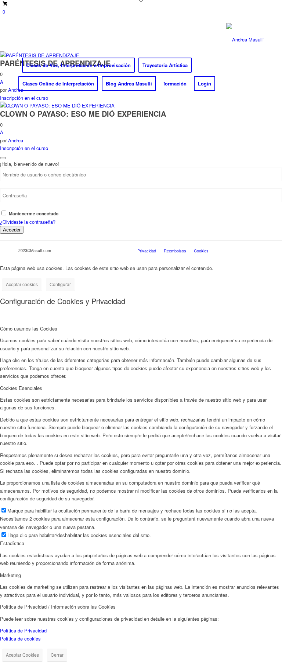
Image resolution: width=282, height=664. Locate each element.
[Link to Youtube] (53, 39)
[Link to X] (31, 39)
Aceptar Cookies (22, 655)
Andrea (15, 140)
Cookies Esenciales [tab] (21, 387)
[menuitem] (78, 65)
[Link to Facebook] (20, 39)
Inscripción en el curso (24, 97)
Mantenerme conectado (33, 214)
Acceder (12, 230)
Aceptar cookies (22, 284)
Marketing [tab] (10, 575)
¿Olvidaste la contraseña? (27, 221)
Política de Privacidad (23, 630)
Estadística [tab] (12, 543)
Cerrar (57, 655)
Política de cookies (20, 638)
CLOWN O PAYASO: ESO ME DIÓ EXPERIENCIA (83, 113)
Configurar (60, 284)
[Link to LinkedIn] (42, 39)
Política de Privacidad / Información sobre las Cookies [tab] (58, 606)
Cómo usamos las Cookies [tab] (28, 328)
